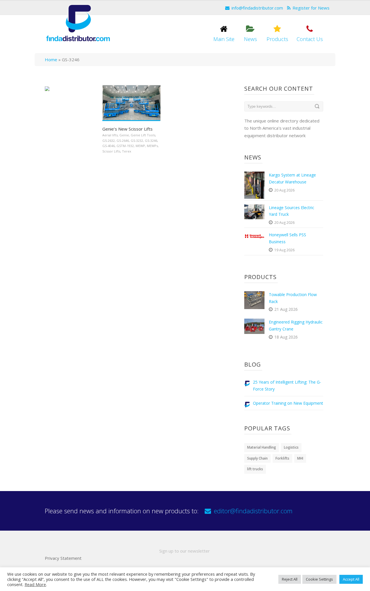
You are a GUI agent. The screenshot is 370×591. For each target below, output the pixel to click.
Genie (124, 135)
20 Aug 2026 (284, 190)
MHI (300, 458)
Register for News (311, 8)
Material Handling (261, 447)
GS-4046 (108, 146)
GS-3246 (151, 140)
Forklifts (282, 458)
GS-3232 (137, 140)
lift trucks (255, 469)
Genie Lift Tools (143, 135)
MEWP (140, 146)
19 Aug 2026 (284, 250)
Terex (126, 151)
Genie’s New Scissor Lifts (127, 129)
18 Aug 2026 (286, 337)
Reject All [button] (289, 579)
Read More (35, 584)
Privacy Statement (63, 558)
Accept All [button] (351, 579)
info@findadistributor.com (257, 8)
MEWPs (152, 146)
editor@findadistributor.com (253, 510)
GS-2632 (108, 140)
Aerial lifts (110, 135)
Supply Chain (257, 458)
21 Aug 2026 (286, 309)
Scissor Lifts (111, 151)
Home (51, 59)
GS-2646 (122, 140)
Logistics (291, 447)
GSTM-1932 (125, 146)
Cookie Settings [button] (319, 579)
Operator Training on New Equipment (288, 403)
